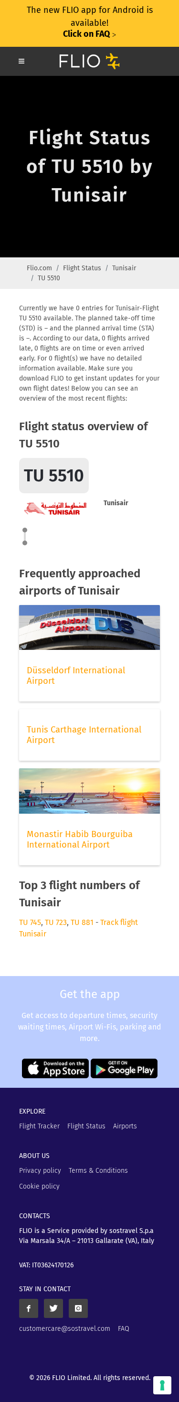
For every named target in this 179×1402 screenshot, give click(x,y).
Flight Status (82, 268)
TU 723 (56, 922)
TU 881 (82, 922)
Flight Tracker (39, 1126)
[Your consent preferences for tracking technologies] (162, 1385)
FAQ (123, 1329)
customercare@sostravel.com (64, 1329)
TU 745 (30, 922)
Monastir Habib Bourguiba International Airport (80, 839)
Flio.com (39, 268)
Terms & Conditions (98, 1171)
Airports (125, 1126)
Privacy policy (40, 1171)
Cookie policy (39, 1186)
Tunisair (124, 268)
